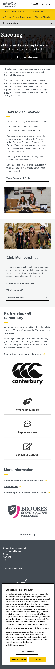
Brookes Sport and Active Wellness (27, 11)
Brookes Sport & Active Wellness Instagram (25, 492)
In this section (11, 23)
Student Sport (11, 17)
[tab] (27, 178)
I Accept (38, 659)
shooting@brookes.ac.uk (29, 130)
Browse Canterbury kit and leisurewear (23, 354)
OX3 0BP (7, 557)
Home (6, 11)
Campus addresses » (12, 569)
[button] (27, 178)
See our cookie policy (40, 624)
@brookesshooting (30, 127)
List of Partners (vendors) (16, 645)
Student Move (11, 486)
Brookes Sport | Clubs (30, 17)
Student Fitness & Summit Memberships (24, 480)
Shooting (47, 17)
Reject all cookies (19, 659)
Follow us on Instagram (27, 57)
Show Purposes (27, 652)
